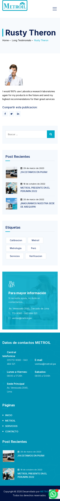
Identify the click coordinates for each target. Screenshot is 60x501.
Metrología (16, 248)
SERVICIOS (11, 426)
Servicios (15, 256)
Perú (33, 248)
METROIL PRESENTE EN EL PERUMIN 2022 (35, 189)
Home (5, 40)
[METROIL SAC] (14, 5)
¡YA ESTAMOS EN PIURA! (33, 172)
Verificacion (35, 256)
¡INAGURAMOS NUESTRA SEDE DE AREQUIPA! (37, 205)
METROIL (10, 420)
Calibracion (16, 240)
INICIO (8, 415)
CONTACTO (11, 431)
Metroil (35, 240)
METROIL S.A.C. (48, 491)
